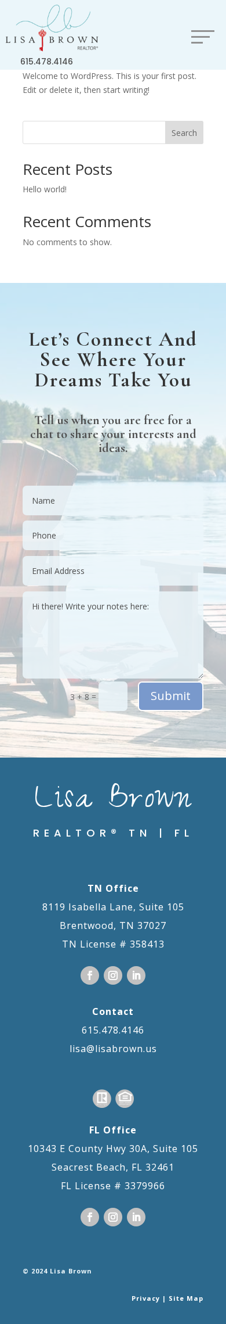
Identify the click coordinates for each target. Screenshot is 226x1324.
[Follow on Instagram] (113, 975)
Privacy (146, 1298)
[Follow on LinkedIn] (136, 975)
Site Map (186, 1298)
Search (184, 132)
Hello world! (45, 189)
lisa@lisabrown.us (113, 1048)
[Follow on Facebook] (90, 975)
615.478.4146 (46, 61)
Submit (171, 696)
